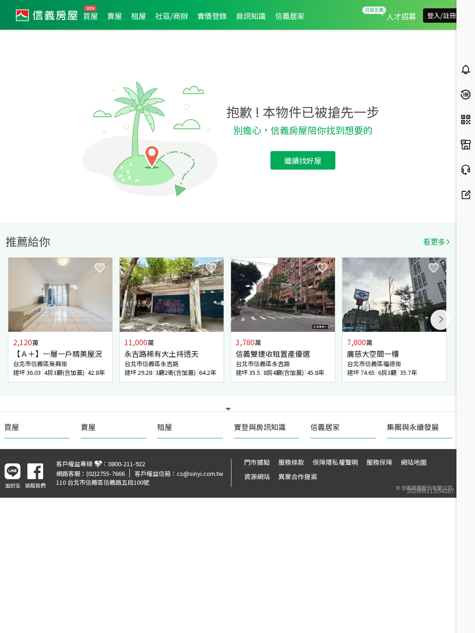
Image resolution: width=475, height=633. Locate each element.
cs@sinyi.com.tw (200, 473)
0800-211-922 (126, 463)
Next (440, 320)
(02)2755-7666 (105, 473)
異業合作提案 (297, 476)
